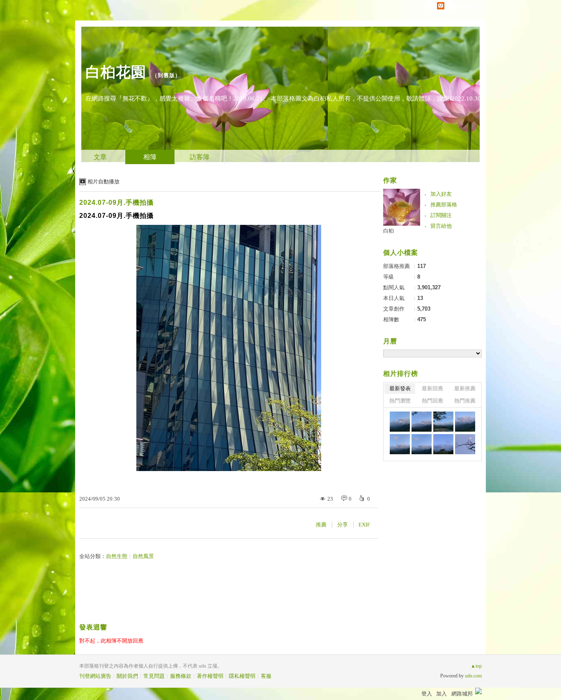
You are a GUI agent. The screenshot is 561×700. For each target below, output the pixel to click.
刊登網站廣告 (95, 676)
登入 (426, 694)
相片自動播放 (103, 181)
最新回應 (432, 388)
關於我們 (127, 676)
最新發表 (400, 388)
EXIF (364, 525)
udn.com (473, 676)
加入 (441, 694)
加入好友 (441, 194)
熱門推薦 (465, 401)
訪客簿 (199, 156)
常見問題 (154, 676)
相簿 (149, 156)
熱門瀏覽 (400, 401)
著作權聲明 (210, 676)
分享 (342, 525)
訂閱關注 (441, 215)
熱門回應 (432, 401)
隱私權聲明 (242, 676)
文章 (100, 156)
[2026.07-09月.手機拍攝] (400, 422)
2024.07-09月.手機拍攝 (116, 202)
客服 (266, 676)
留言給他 (441, 226)
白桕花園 (115, 72)
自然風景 (143, 556)
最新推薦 (465, 388)
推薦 (321, 525)
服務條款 (180, 676)
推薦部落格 (443, 204)
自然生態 (116, 556)
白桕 (388, 231)
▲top (476, 666)
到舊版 (166, 75)
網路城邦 (462, 694)
